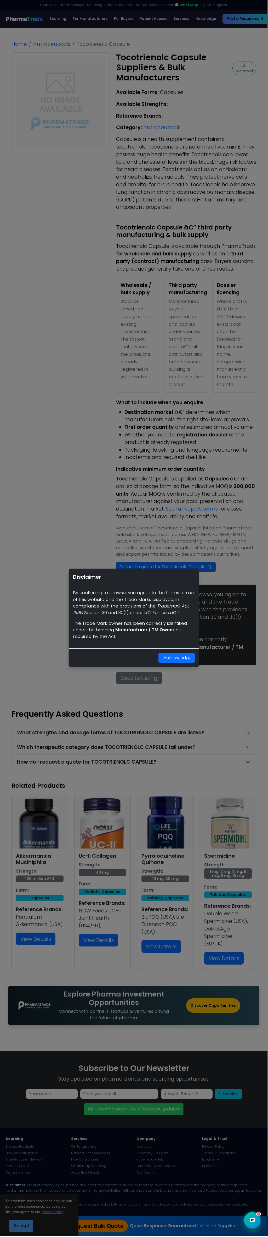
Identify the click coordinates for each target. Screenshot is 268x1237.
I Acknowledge (176, 658)
